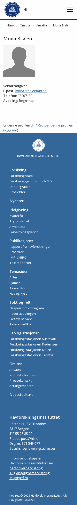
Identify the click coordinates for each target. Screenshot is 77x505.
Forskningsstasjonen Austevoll (32, 339)
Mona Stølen (61, 25)
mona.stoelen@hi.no (31, 91)
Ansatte (41, 25)
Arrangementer (21, 386)
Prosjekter (17, 192)
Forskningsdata (21, 176)
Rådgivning (19, 209)
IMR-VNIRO (17, 257)
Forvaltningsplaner (23, 232)
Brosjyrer (16, 252)
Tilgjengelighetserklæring (29, 473)
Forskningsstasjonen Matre (30, 350)
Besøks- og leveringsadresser (32, 448)
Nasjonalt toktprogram (26, 308)
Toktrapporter (20, 263)
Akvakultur (17, 227)
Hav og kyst (18, 293)
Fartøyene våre (20, 319)
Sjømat (14, 283)
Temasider (18, 271)
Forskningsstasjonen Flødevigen (33, 344)
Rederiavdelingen (22, 313)
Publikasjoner (21, 240)
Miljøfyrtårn (18, 478)
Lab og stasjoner (24, 333)
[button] (70, 9)
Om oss (25, 25)
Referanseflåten (21, 324)
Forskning (17, 170)
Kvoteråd (16, 216)
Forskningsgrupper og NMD (30, 181)
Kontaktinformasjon (24, 375)
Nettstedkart (21, 394)
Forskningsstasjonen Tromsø (31, 355)
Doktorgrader (19, 187)
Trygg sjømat (19, 221)
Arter (13, 277)
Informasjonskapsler (25, 458)
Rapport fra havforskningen (30, 246)
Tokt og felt (20, 302)
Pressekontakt (20, 380)
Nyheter (16, 200)
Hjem (10, 25)
